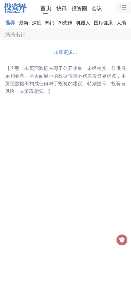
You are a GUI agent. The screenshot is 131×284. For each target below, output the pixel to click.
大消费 (123, 22)
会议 (97, 8)
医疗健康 (103, 22)
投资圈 (79, 8)
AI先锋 (65, 22)
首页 (46, 8)
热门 (50, 22)
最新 (23, 22)
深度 (36, 22)
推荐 (10, 22)
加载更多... (65, 51)
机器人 (83, 22)
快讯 (61, 8)
